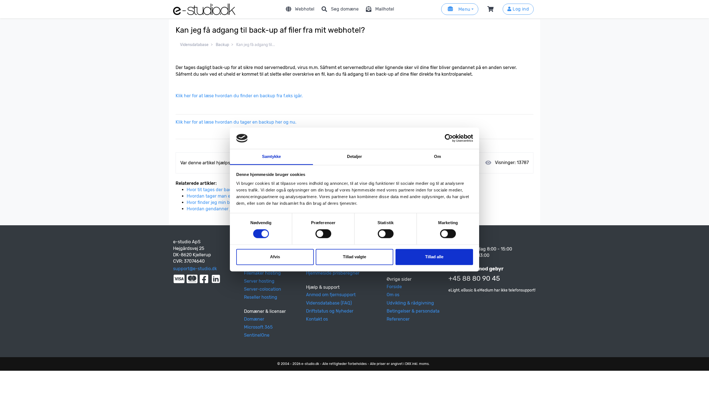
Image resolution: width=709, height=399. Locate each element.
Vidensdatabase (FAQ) (329, 303)
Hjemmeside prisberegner (332, 273)
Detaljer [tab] (354, 156)
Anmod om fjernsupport (331, 294)
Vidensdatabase (194, 44)
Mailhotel (384, 9)
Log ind (520, 9)
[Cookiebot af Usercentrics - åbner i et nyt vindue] (449, 138)
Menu (463, 9)
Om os (393, 294)
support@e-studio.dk (195, 268)
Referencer (398, 319)
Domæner (254, 319)
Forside (394, 286)
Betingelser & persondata (413, 311)
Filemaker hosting (262, 273)
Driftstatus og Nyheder (329, 311)
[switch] (323, 233)
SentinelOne (256, 335)
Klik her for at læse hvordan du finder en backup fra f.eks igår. (240, 95)
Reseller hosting (260, 297)
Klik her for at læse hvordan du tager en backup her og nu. (236, 122)
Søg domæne (345, 9)
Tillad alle (434, 256)
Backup (222, 44)
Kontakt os (317, 319)
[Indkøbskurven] (491, 9)
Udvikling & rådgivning (410, 303)
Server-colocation (262, 289)
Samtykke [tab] (271, 156)
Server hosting (259, 281)
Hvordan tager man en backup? (219, 196)
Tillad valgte (354, 256)
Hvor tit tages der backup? (214, 189)
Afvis (275, 256)
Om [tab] (437, 156)
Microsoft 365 (258, 327)
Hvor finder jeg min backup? (216, 202)
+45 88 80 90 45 (474, 278)
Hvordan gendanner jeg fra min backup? (229, 208)
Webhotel (304, 9)
